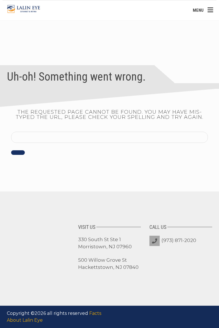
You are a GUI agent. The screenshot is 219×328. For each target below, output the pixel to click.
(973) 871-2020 (178, 240)
